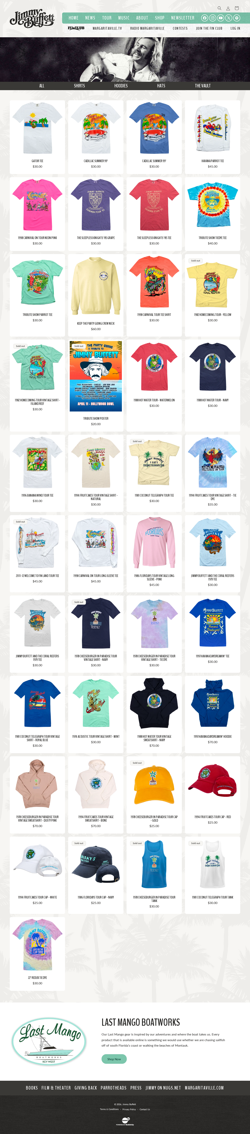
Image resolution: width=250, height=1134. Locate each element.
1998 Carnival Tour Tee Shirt (154, 314)
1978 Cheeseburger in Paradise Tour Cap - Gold (154, 818)
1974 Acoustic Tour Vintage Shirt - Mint (96, 736)
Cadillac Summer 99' (96, 161)
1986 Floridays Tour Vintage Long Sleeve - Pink (154, 577)
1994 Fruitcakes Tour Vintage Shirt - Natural (96, 497)
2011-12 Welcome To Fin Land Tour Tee (37, 576)
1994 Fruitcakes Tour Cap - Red (213, 817)
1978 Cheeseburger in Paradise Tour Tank (154, 899)
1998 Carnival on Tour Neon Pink (37, 238)
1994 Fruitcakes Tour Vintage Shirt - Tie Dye (212, 497)
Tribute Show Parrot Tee (37, 314)
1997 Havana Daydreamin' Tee (212, 656)
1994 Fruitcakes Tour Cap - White (37, 897)
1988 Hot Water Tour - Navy (213, 400)
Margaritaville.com (204, 1088)
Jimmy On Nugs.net (163, 1088)
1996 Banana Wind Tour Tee (37, 495)
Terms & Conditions (109, 1109)
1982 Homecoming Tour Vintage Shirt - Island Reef (37, 401)
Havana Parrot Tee (213, 161)
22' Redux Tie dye (37, 977)
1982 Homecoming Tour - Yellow (212, 314)
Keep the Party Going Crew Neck (95, 323)
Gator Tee (37, 161)
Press (136, 1088)
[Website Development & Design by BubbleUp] (125, 1125)
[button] (123, 18)
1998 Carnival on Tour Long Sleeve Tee (95, 576)
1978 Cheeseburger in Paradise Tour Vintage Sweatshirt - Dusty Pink (37, 818)
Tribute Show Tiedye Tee (213, 238)
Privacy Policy (129, 1109)
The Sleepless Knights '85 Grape (96, 238)
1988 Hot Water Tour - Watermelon (154, 400)
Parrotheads (114, 1088)
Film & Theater (56, 1088)
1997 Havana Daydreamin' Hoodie (213, 736)
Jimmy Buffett (129, 1104)
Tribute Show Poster (95, 418)
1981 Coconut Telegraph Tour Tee (154, 495)
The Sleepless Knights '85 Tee (154, 238)
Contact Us (145, 1109)
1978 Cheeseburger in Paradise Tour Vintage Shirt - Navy (96, 657)
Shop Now (114, 1059)
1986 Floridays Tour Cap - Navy (96, 897)
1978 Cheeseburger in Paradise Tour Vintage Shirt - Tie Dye (154, 657)
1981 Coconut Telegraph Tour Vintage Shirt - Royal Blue (37, 738)
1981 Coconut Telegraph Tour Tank (212, 897)
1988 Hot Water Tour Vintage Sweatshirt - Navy (154, 738)
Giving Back (86, 1088)
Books (32, 1088)
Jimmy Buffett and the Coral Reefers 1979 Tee (212, 577)
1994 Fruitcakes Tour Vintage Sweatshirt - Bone (95, 818)
